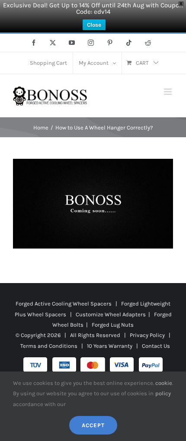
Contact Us (156, 346)
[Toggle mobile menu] (168, 91)
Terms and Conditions (48, 346)
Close (94, 25)
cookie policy (163, 388)
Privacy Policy (147, 335)
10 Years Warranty (109, 346)
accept (93, 425)
